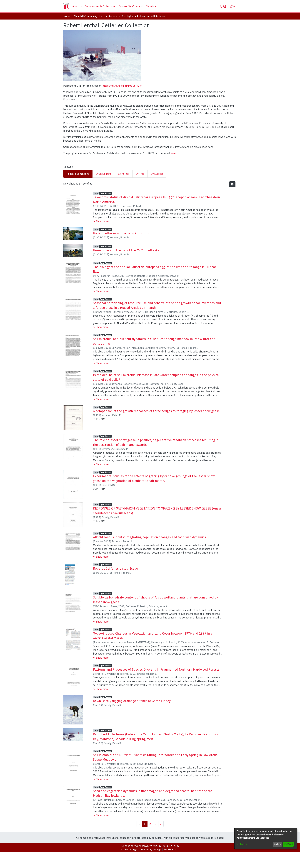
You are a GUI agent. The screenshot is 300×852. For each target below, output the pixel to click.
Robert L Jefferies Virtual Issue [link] (115, 568)
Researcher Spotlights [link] (121, 16)
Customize (242, 844)
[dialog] (265, 838)
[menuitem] (77, 6)
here (173, 153)
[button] (220, 6)
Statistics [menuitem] (151, 6)
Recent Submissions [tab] (78, 173)
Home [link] (66, 16)
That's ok (288, 844)
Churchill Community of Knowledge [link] (89, 16)
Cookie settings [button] (129, 849)
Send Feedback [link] (171, 849)
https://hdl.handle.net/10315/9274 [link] (122, 85)
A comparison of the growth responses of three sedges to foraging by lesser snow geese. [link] (156, 411)
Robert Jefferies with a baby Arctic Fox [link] (121, 233)
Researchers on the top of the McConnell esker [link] (127, 250)
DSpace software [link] (131, 845)
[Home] (66, 6)
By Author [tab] (123, 173)
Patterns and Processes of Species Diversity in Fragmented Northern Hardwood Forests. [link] (156, 669)
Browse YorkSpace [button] (129, 6)
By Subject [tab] (157, 173)
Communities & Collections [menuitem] (100, 6)
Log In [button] (231, 6)
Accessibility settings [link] (150, 849)
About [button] (75, 6)
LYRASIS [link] (174, 845)
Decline (277, 844)
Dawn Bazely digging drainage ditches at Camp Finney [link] (132, 701)
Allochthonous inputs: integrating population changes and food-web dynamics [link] (149, 537)
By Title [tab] (140, 173)
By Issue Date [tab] (104, 173)
